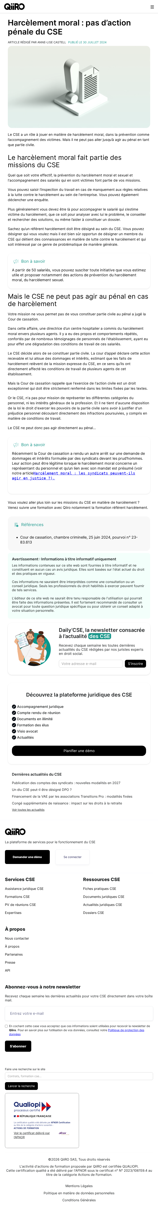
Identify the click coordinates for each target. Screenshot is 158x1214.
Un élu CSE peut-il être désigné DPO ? (42, 790)
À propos (12, 946)
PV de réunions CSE (20, 905)
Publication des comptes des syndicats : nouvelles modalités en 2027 (66, 783)
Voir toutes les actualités (28, 809)
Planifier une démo (79, 751)
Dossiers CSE (93, 913)
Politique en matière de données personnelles (79, 1193)
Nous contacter (17, 938)
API (7, 970)
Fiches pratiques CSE (99, 889)
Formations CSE (17, 897)
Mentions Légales (79, 1186)
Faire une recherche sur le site (25, 1069)
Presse (10, 962)
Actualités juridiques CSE (102, 905)
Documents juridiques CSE (103, 897)
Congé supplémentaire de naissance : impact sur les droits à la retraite (67, 803)
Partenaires (14, 954)
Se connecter (72, 857)
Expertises (13, 913)
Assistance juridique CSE (24, 889)
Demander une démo (27, 857)
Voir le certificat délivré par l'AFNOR (32, 1135)
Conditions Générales (79, 1200)
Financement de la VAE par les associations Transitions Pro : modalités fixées (72, 796)
